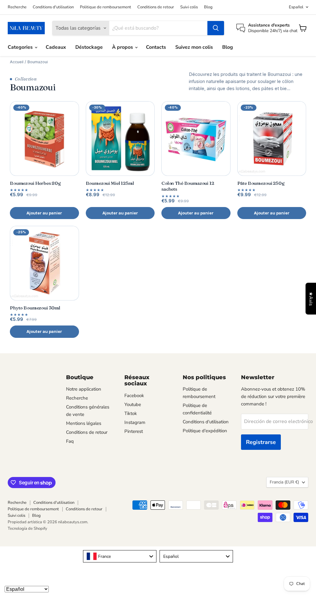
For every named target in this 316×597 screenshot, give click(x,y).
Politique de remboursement (105, 7)
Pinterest (133, 431)
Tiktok (130, 413)
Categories (21, 47)
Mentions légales (83, 423)
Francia (284, 482)
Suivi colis (189, 7)
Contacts (156, 47)
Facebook (134, 395)
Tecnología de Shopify (27, 528)
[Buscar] (215, 28)
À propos (123, 47)
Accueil (16, 62)
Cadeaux (56, 47)
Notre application (83, 389)
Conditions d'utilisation (53, 7)
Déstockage (89, 47)
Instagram (134, 422)
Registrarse (261, 442)
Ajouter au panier (44, 212)
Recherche (17, 7)
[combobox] (119, 556)
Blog (208, 7)
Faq (70, 441)
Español (296, 7)
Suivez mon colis (194, 47)
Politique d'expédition (205, 431)
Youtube (132, 404)
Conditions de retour (155, 7)
